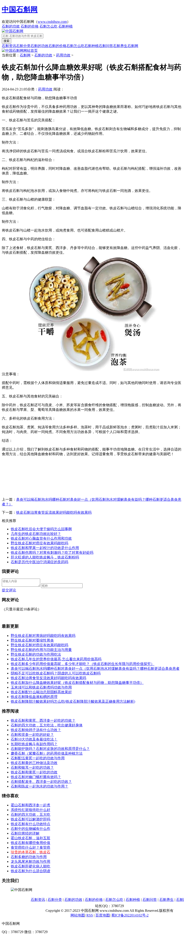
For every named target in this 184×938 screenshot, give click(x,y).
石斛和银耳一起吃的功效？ (32, 767)
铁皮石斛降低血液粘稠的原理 (34, 697)
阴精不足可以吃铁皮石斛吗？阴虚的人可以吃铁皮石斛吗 (56, 673)
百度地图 (102, 915)
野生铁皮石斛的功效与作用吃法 (36, 654)
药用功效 (63, 55)
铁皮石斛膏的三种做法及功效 (34, 763)
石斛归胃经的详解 (25, 833)
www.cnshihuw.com (52, 22)
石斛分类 (23, 46)
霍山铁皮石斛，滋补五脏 (30, 838)
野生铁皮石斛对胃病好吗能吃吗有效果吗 (43, 635)
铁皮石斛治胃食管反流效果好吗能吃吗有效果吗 (54, 512)
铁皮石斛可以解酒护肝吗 (30, 819)
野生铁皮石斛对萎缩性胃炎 (32, 640)
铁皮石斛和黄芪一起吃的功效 (34, 772)
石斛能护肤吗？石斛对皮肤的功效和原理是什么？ (50, 749)
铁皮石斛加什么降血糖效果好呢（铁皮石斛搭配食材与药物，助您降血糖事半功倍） (77, 683)
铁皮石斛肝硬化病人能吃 (30, 866)
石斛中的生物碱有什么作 (30, 829)
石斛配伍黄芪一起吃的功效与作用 (38, 758)
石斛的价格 (30, 26)
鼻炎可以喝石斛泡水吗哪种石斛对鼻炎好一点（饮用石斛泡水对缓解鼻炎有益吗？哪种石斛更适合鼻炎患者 (95, 668)
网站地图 (77, 915)
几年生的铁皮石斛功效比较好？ (36, 534)
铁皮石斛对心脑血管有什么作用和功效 (41, 538)
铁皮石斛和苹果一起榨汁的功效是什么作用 (45, 548)
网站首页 (30, 50)
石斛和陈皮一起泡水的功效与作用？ (39, 786)
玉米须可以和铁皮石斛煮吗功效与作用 (41, 687)
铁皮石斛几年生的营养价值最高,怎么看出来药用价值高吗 (56, 659)
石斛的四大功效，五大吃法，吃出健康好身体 (47, 725)
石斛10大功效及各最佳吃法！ (34, 739)
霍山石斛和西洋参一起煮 (30, 805)
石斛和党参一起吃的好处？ (32, 734)
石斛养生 (120, 46)
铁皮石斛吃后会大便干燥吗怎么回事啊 (41, 529)
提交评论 (9, 590)
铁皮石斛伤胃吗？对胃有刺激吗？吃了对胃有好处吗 (52, 552)
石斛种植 (65, 26)
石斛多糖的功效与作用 (29, 857)
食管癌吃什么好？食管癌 (30, 847)
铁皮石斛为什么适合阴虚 (30, 871)
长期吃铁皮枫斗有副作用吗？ (34, 744)
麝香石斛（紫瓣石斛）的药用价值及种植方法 (47, 753)
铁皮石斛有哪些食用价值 (30, 843)
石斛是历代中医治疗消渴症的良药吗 (39, 562)
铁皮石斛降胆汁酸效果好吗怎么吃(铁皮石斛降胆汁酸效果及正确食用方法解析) (73, 701)
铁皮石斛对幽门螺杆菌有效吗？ (36, 777)
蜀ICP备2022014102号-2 (130, 915)
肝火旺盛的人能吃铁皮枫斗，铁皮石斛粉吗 (45, 557)
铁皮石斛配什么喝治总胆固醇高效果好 (41, 692)
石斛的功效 (11, 26)
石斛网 (132, 46)
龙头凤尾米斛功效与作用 (30, 861)
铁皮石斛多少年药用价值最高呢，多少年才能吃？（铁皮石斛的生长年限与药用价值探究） (82, 664)
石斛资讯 (9, 46)
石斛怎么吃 (48, 26)
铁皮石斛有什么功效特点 (30, 824)
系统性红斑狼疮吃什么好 (30, 810)
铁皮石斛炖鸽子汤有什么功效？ (36, 730)
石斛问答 (106, 46)
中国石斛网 (20, 9)
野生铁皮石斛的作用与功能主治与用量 (41, 650)
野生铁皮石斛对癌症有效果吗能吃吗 (39, 543)
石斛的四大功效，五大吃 (30, 814)
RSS (89, 915)
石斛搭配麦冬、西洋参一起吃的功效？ (41, 781)
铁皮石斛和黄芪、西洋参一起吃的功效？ (43, 720)
